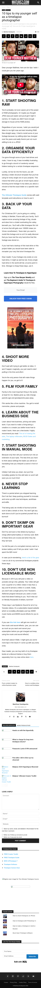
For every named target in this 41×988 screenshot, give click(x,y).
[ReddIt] (26, 36)
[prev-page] (3, 785)
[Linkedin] (21, 36)
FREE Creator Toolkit (11, 854)
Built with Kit (20, 961)
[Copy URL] (34, 36)
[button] (3, 2)
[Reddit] (23, 976)
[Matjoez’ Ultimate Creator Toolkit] (6, 779)
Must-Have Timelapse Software (23, 933)
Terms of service (32, 982)
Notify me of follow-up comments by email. (15, 835)
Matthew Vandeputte (9, 32)
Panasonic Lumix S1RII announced (24, 749)
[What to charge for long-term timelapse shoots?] (6, 741)
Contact (6, 982)
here (31, 657)
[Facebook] (4, 36)
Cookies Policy (22, 982)
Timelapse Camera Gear (12, 868)
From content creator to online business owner (9, 684)
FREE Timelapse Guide (11, 857)
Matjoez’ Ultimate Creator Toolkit (24, 776)
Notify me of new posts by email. (13, 837)
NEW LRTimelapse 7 (10, 861)
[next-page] (6, 785)
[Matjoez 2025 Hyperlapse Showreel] (6, 770)
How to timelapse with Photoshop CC (24, 921)
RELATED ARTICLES (9, 725)
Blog (8, 7)
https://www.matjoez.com (20, 707)
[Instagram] (14, 717)
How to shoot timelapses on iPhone (24, 916)
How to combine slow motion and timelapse (32, 684)
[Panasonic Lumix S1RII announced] (6, 751)
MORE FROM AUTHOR (23, 725)
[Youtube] (30, 717)
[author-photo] (20, 701)
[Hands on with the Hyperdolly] (6, 732)
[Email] (30, 36)
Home (3, 7)
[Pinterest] (12, 36)
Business (8, 10)
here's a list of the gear (30, 557)
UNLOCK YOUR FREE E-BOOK (20, 299)
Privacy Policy (13, 982)
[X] (8, 36)
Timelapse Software (10, 864)
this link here (15, 622)
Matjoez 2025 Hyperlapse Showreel (25, 767)
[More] (36, 672)
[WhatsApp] (17, 36)
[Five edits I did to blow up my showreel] (6, 760)
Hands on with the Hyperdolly (22, 730)
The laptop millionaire (14, 436)
